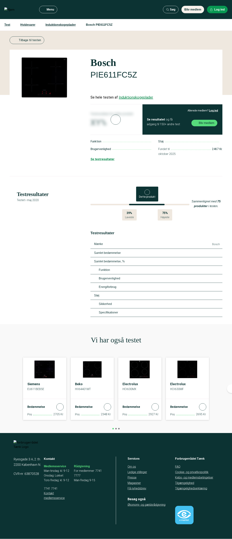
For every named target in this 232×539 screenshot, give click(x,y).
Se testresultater (102, 159)
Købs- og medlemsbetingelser (194, 477)
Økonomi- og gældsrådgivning (146, 504)
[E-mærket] (184, 515)
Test (7, 24)
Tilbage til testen (30, 40)
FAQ (177, 466)
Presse (132, 477)
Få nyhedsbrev (137, 488)
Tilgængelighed (184, 483)
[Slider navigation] (113, 428)
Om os (132, 466)
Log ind (213, 110)
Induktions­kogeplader (60, 24)
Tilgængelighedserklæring (191, 488)
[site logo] (18, 9)
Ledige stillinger (137, 472)
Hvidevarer (27, 24)
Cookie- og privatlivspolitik (191, 472)
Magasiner (134, 483)
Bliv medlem (192, 9)
